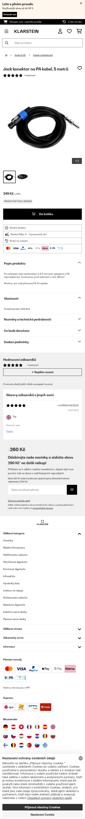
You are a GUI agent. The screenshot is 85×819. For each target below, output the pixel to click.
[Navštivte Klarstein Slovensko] (5, 736)
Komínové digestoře (14, 569)
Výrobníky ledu (11, 583)
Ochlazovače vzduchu (15, 597)
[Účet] (60, 31)
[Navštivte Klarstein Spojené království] (53, 727)
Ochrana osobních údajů (19, 501)
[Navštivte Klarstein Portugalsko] (29, 745)
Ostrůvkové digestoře (15, 561)
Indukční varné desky (15, 611)
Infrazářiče (9, 576)
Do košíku (46, 214)
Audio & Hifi (20, 55)
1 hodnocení (29, 75)
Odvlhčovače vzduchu (15, 554)
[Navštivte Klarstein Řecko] (45, 745)
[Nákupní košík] (79, 31)
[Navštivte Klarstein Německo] (5, 727)
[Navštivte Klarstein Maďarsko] (21, 736)
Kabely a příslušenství (43, 55)
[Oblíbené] (69, 31)
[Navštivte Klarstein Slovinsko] (37, 745)
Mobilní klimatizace (14, 547)
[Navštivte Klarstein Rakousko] (13, 727)
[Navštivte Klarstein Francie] (29, 727)
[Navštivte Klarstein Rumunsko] (45, 736)
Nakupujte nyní (9, 14)
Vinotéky (8, 540)
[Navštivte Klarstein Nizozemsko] (21, 745)
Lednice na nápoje (13, 590)
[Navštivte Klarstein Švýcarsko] (21, 727)
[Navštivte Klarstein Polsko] (29, 736)
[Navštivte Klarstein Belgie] (13, 745)
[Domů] (10, 55)
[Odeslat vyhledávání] (6, 42)
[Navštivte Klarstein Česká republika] (13, 736)
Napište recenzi (43, 372)
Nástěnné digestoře (14, 604)
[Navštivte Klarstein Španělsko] (45, 727)
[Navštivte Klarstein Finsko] (5, 745)
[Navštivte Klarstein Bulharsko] (53, 736)
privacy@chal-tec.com (43, 508)
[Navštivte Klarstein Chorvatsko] (37, 736)
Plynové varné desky (14, 619)
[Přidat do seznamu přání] (79, 68)
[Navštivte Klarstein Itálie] (37, 727)
